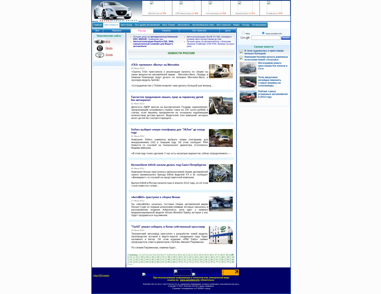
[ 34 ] (201, 257)
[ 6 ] (161, 255)
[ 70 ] (179, 262)
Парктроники (245, 13)
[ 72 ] (190, 262)
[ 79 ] (227, 262)
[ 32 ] (190, 257)
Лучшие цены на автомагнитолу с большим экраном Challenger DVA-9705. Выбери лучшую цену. (210, 43)
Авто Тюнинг (168, 25)
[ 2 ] (145, 255)
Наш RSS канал (101, 275)
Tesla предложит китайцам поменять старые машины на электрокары (269, 81)
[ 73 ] (195, 262)
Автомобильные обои (203, 25)
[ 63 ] (142, 262)
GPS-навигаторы (186, 13)
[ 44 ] (147, 259)
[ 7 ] (165, 255)
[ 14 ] (200, 255)
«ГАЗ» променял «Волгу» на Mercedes (155, 64)
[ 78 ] (222, 262)
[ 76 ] (211, 262)
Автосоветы (184, 25)
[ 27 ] (163, 257)
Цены (228, 30)
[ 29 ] (174, 257)
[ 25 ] (152, 257)
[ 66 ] (158, 262)
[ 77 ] (217, 262)
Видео (236, 25)
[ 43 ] (142, 259)
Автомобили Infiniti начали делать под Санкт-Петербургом (168, 164)
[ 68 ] (168, 262)
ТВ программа (259, 25)
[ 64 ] (147, 262)
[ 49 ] (174, 259)
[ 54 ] (200, 259)
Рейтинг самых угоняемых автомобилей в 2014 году (273, 94)
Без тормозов (199, 30)
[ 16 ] (210, 255)
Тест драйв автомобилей (147, 25)
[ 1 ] (140, 255)
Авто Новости (111, 25)
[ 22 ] (136, 257)
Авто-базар (126, 25)
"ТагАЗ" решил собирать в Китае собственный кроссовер (168, 226)
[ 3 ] (149, 255)
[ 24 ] (147, 257)
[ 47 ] (163, 259)
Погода (245, 25)
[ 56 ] (211, 259)
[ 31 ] (185, 257)
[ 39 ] (227, 257)
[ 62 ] (136, 262)
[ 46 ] (158, 259)
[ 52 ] (190, 259)
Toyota (109, 54)
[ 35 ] (206, 257)
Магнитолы (157, 13)
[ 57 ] (217, 259)
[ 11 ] (184, 255)
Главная (98, 25)
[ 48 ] (168, 259)
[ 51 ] (184, 259)
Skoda (109, 48)
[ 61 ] (131, 262)
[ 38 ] (222, 257)
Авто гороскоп (223, 25)
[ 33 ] (195, 257)
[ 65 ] (152, 262)
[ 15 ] (205, 255)
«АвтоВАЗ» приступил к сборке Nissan (155, 197)
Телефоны (274, 13)
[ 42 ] (136, 259)
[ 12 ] (189, 255)
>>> (130, 264)
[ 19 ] (226, 255)
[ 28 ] (168, 257)
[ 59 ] (227, 259)
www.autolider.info (190, 280)
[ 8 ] (170, 255)
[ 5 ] (157, 255)
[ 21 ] (131, 257)
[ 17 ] (216, 255)
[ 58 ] (222, 259)
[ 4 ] (153, 255)
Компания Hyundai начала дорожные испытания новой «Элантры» (266, 58)
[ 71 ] (184, 262)
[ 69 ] (174, 262)
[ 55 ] (206, 259)
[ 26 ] (158, 257)
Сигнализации (216, 13)
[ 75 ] (206, 262)
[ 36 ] (211, 257)
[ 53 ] (195, 259)
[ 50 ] (179, 259)
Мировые (116, 30)
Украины (166, 30)
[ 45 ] (152, 259)
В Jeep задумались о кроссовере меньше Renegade (264, 52)
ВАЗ (107, 41)
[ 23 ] (142, 257)
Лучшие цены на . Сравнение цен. (155, 37)
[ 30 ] (179, 257)
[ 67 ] (163, 262)
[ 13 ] (194, 255)
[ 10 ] (178, 255)
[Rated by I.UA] (182, 274)
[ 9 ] (174, 255)
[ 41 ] (131, 259)
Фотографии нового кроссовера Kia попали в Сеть (272, 66)
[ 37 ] (217, 257)
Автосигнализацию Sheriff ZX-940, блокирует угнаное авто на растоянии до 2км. (209, 37)
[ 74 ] (200, 262)
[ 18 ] (221, 255)
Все (97, 30)
